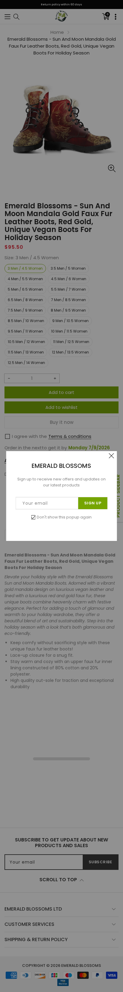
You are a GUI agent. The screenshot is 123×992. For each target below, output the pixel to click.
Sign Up (93, 503)
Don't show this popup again (64, 517)
